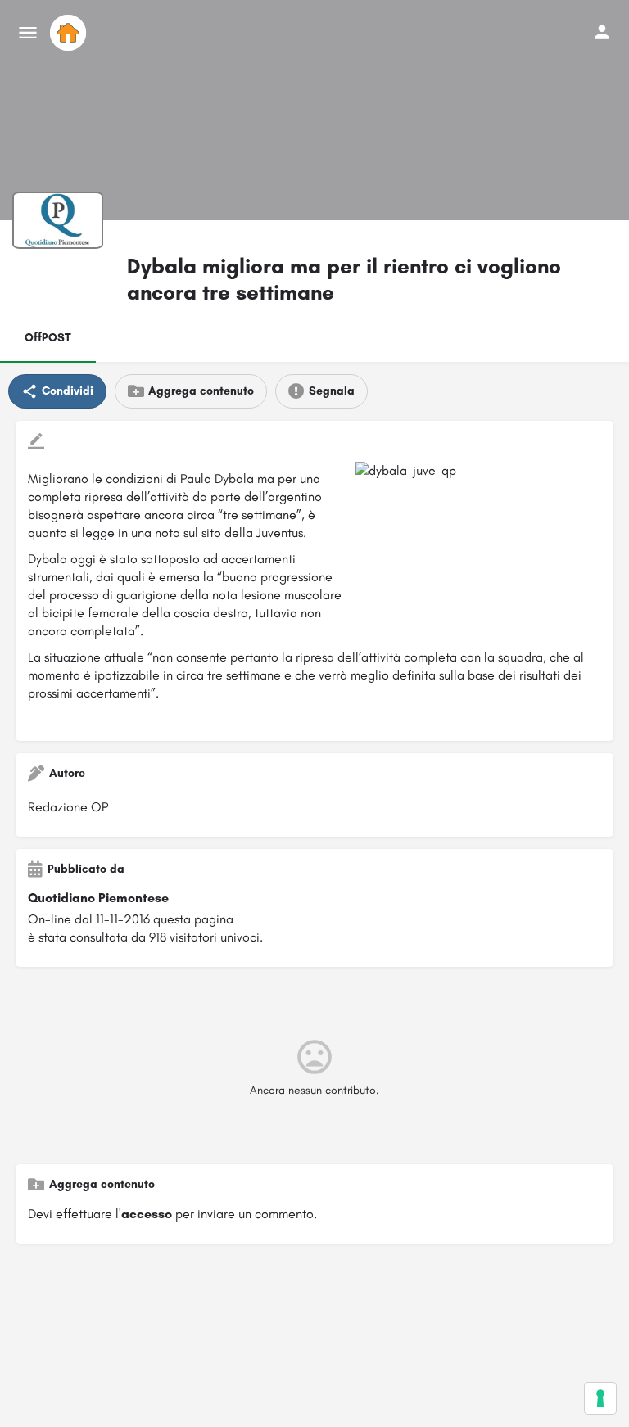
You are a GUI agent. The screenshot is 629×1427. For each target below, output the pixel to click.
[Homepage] (70, 32)
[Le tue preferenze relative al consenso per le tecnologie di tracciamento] (600, 1398)
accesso (146, 1214)
